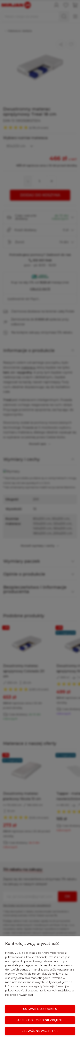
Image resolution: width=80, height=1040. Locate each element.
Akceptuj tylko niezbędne (40, 1020)
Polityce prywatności (19, 994)
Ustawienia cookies (40, 1008)
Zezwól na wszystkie (40, 1030)
